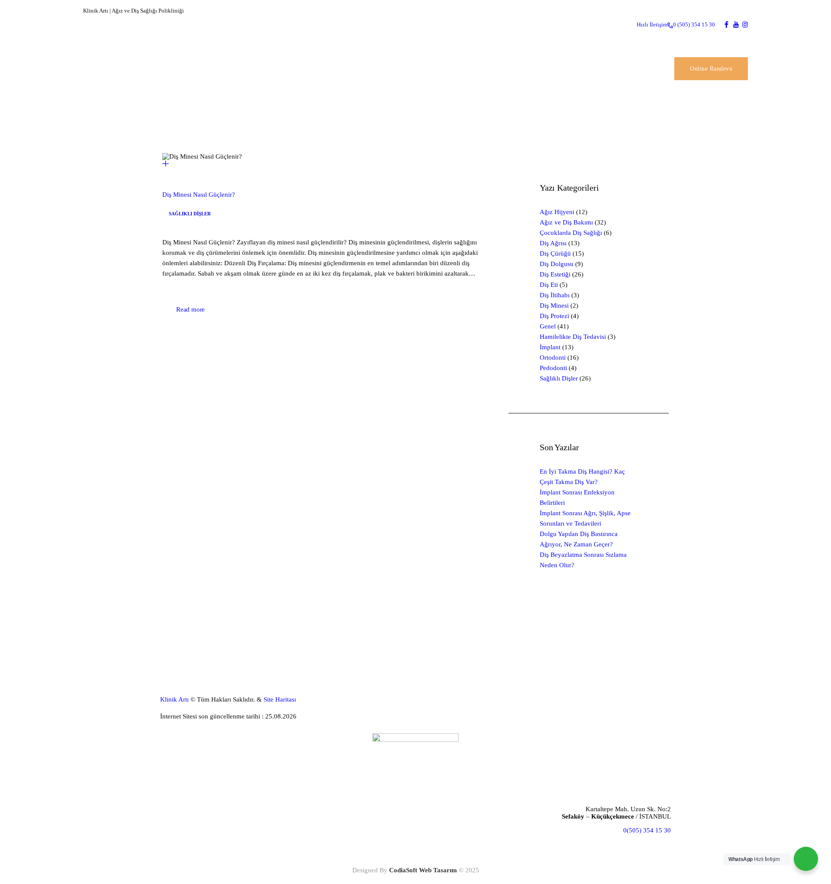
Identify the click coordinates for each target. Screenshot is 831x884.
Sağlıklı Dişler (190, 213)
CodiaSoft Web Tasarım (423, 870)
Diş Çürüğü (555, 253)
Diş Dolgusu (556, 263)
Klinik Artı (174, 699)
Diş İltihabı (555, 295)
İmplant (550, 347)
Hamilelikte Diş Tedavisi (573, 336)
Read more (190, 309)
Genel (548, 326)
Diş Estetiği (555, 274)
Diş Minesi (554, 305)
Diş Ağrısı (553, 243)
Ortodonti (553, 357)
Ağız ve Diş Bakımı (566, 222)
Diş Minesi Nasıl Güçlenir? (198, 194)
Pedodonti (553, 367)
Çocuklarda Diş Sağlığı (571, 232)
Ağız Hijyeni (557, 211)
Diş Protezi (554, 315)
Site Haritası (280, 699)
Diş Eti (549, 284)
